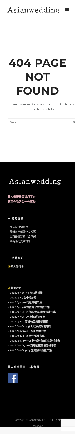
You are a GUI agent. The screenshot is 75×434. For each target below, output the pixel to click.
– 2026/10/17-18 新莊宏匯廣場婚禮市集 (32, 345)
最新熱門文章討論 (20, 241)
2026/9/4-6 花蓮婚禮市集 (26, 302)
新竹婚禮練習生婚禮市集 (34, 340)
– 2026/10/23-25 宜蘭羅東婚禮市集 (30, 350)
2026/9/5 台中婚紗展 (23, 297)
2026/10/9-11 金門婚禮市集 (27, 335)
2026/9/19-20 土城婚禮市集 (27, 316)
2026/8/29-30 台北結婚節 (26, 292)
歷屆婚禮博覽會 (19, 226)
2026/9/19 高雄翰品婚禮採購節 (29, 321)
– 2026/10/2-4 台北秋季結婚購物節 (29, 326)
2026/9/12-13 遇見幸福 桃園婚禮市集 (33, 311)
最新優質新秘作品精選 (23, 236)
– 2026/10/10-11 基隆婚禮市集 (27, 331)
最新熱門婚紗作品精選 (23, 231)
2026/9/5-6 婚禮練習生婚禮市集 (30, 307)
